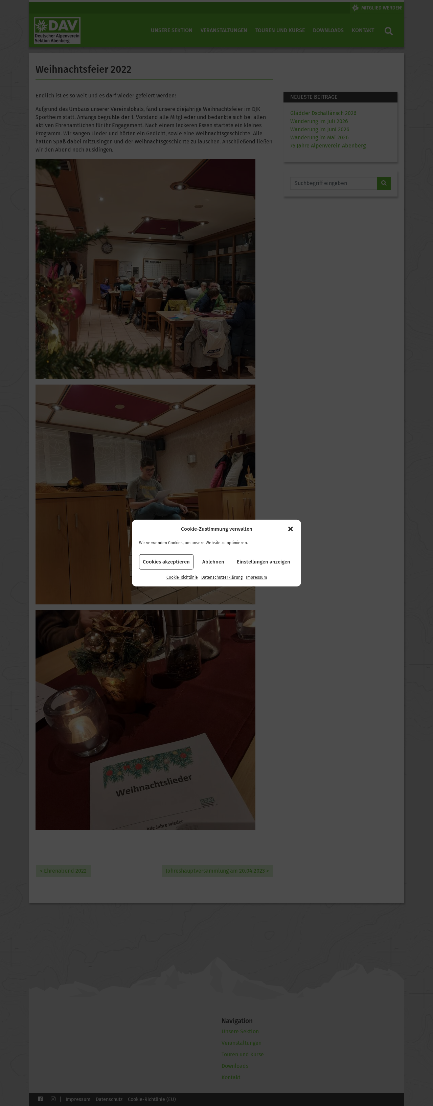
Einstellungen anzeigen (263, 562)
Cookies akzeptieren (166, 562)
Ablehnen (213, 562)
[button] (290, 529)
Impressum (256, 577)
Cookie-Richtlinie (182, 577)
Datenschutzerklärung (222, 577)
